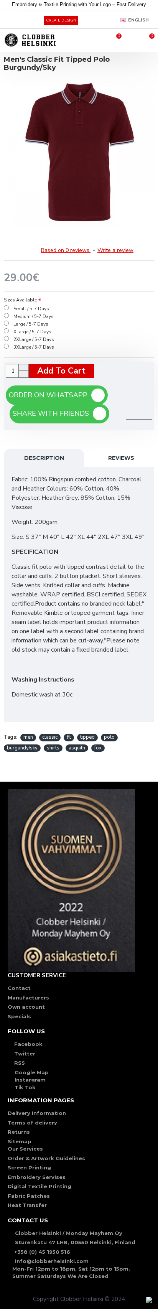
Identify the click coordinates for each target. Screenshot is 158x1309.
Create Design (61, 20)
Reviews (121, 457)
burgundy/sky (22, 747)
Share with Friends (53, 413)
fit (69, 737)
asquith (77, 747)
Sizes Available (20, 300)
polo (109, 737)
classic (50, 737)
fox (98, 747)
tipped (87, 737)
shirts (53, 747)
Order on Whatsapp (50, 395)
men (28, 737)
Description (44, 457)
